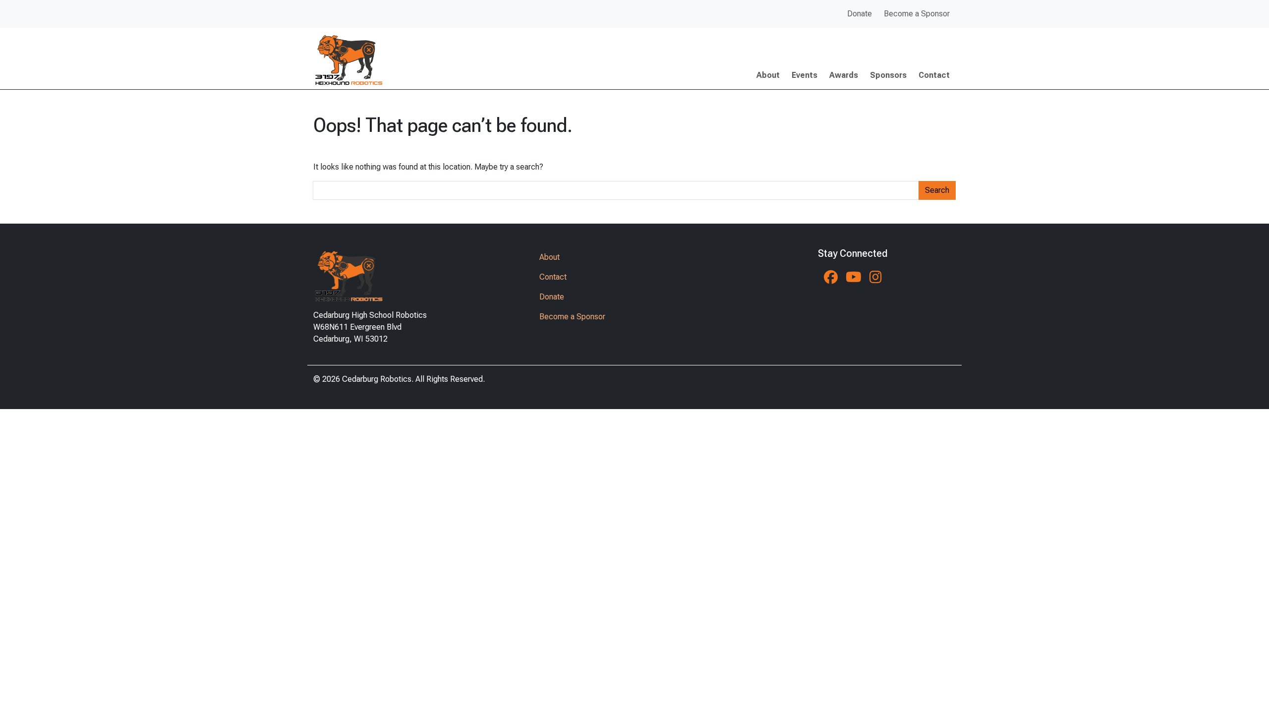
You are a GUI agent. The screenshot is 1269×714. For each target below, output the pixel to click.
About (768, 75)
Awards (843, 75)
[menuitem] (859, 14)
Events (804, 75)
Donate (859, 13)
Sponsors (888, 75)
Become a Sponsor (917, 13)
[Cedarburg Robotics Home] (370, 274)
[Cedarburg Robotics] (348, 58)
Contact (934, 75)
